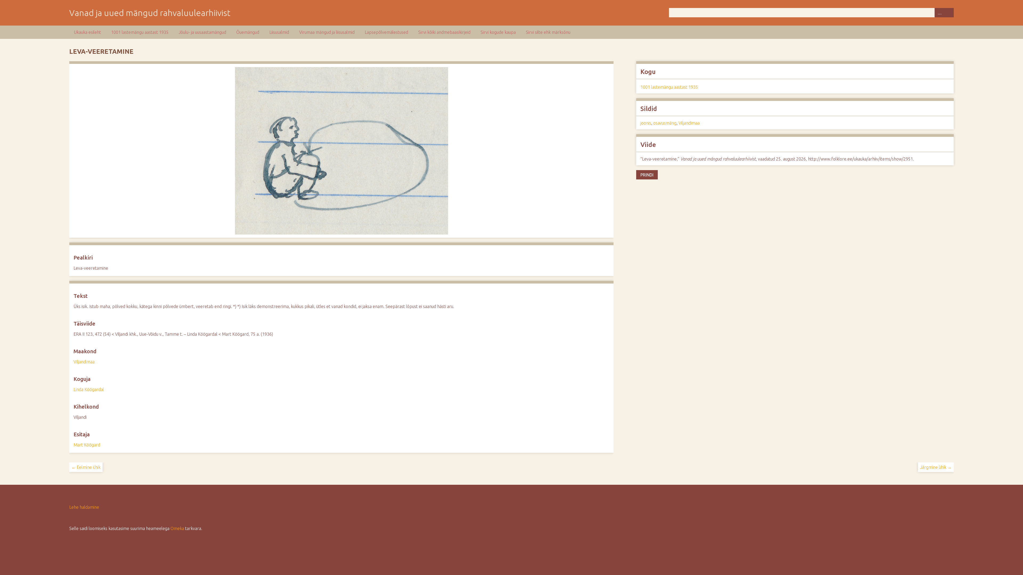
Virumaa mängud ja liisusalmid (327, 32)
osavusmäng (664, 123)
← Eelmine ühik (85, 467)
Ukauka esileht (87, 32)
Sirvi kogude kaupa (498, 32)
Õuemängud (247, 32)
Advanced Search (939, 12)
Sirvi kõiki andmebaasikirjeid (444, 32)
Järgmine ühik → (936, 467)
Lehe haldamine (84, 507)
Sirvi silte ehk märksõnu (548, 32)
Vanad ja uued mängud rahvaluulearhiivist (149, 13)
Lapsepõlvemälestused (386, 32)
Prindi (646, 174)
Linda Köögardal (89, 389)
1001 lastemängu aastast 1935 (140, 32)
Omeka (177, 528)
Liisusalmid (279, 32)
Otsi (949, 12)
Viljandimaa (84, 361)
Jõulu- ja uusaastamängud (202, 32)
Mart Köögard (87, 444)
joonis (645, 123)
